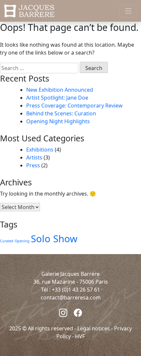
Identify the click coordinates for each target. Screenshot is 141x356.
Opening (22, 241)
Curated (6, 241)
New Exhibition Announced (59, 89)
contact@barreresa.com (71, 297)
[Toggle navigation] (128, 11)
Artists (34, 157)
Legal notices (93, 328)
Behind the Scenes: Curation (61, 113)
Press (33, 165)
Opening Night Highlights (58, 121)
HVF (80, 336)
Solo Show (54, 238)
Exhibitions (39, 149)
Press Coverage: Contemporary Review (74, 105)
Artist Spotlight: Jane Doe (57, 97)
